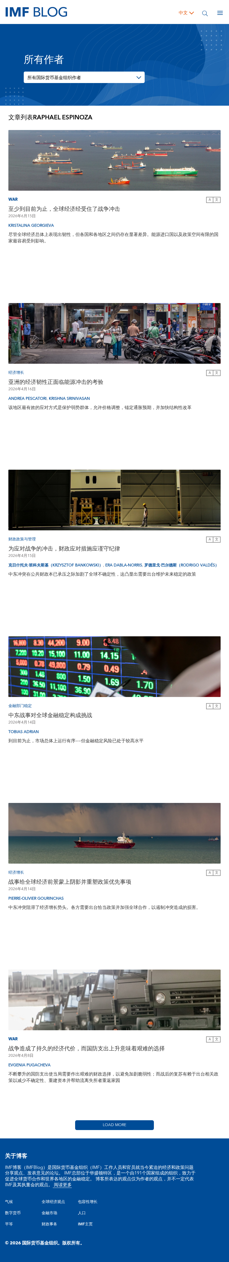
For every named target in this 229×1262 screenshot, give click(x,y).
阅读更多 (62, 1185)
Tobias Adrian (23, 732)
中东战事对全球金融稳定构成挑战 (50, 715)
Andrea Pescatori (27, 398)
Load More (114, 1125)
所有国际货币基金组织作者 (54, 78)
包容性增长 (87, 1202)
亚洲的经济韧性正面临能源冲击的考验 (55, 382)
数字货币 (13, 1213)
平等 (9, 1224)
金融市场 (49, 1213)
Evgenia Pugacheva (29, 1065)
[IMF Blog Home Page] (36, 12)
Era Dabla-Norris (123, 565)
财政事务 (49, 1224)
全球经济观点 (53, 1202)
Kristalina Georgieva (31, 225)
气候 (9, 1202)
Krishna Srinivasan (69, 398)
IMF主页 (85, 1224)
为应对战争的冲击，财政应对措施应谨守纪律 (64, 548)
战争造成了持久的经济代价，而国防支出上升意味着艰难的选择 (86, 1048)
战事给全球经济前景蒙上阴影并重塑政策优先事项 (69, 882)
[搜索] (205, 13)
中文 (183, 13)
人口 (82, 1213)
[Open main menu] (220, 13)
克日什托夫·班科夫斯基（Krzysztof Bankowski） (55, 565)
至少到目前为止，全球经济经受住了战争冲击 (64, 209)
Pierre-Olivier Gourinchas (36, 898)
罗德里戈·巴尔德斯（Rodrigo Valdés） (181, 565)
